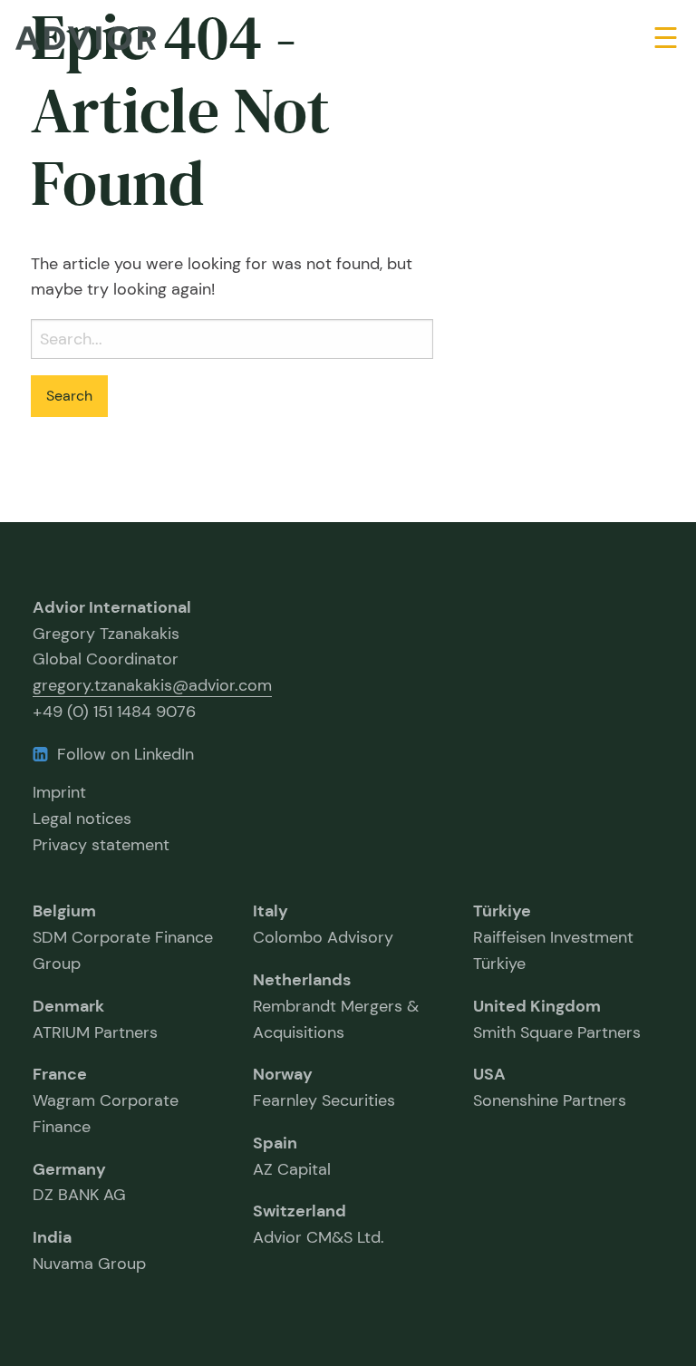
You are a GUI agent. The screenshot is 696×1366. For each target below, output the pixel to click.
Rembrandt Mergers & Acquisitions (336, 1006)
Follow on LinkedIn (125, 754)
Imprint (59, 792)
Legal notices (82, 818)
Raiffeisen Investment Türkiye (553, 937)
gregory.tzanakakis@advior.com (152, 685)
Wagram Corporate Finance (106, 1100)
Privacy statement (101, 845)
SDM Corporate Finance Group (123, 937)
